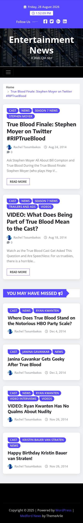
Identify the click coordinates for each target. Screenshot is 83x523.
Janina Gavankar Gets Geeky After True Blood (36, 361)
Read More (18, 181)
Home (10, 87)
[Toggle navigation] (8, 72)
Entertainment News (41, 44)
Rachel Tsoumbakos (27, 147)
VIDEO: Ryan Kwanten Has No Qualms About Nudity (38, 408)
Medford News (30, 516)
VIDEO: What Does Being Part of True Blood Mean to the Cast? (39, 221)
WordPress (63, 510)
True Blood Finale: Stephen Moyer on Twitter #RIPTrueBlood (41, 131)
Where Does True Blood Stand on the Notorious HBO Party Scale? (41, 320)
